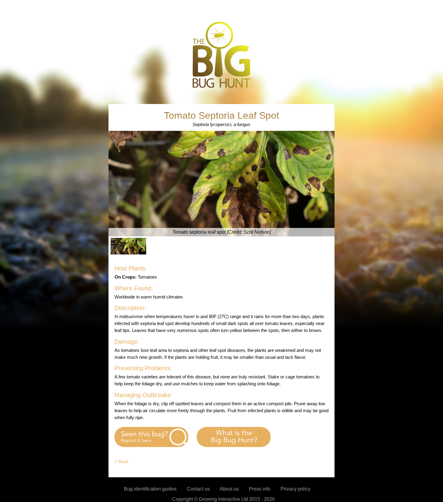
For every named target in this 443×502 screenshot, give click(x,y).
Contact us (198, 488)
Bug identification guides (150, 488)
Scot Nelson (256, 232)
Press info (259, 488)
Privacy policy (295, 488)
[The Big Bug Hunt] (221, 87)
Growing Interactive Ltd (223, 499)
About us (229, 488)
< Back (122, 461)
